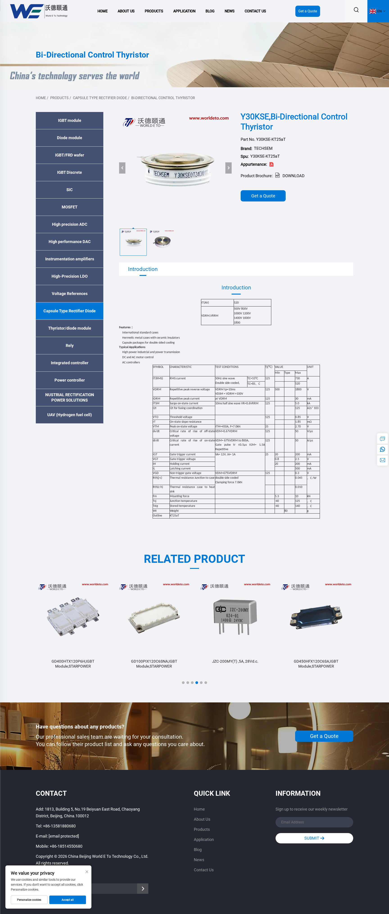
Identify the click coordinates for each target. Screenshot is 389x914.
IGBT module (69, 120)
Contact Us (255, 11)
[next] (228, 168)
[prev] (122, 168)
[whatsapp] (382, 449)
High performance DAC (70, 241)
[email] (382, 460)
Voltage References (70, 293)
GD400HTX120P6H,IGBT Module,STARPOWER (73, 663)
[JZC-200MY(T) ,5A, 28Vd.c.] (235, 617)
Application (184, 11)
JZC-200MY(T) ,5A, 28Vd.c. (235, 661)
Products (154, 11)
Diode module (69, 137)
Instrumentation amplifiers (69, 259)
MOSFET (69, 207)
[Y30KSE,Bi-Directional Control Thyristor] (175, 168)
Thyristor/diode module (69, 328)
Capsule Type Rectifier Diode (100, 98)
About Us (126, 11)
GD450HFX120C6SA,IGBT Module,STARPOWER (316, 663)
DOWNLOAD (294, 175)
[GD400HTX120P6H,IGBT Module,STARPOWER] (73, 617)
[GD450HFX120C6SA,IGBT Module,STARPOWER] (316, 617)
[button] (183, 682)
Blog (210, 11)
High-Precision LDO (70, 276)
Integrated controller (69, 362)
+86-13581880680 (59, 826)
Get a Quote (307, 11)
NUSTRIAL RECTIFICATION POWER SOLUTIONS (69, 397)
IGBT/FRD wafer (69, 155)
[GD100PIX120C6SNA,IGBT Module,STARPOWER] (154, 617)
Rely (70, 345)
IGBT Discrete (69, 172)
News (230, 11)
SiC (69, 189)
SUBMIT (312, 838)
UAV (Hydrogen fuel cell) (69, 414)
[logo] (38, 11)
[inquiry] (382, 438)
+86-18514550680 (66, 846)
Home (102, 11)
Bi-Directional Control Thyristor (163, 98)
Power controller (69, 380)
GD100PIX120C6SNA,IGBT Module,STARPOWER (154, 663)
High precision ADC (69, 224)
